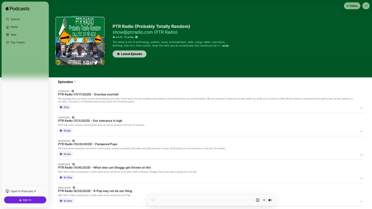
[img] (17, 9)
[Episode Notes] (257, 200)
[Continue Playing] (264, 200)
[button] (25, 19)
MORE (225, 46)
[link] (67, 82)
